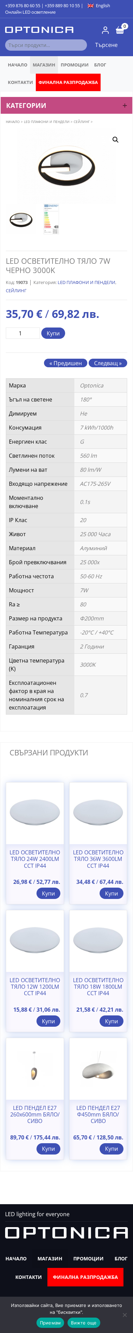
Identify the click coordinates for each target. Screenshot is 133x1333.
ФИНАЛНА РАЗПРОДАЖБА (68, 82)
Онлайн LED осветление (30, 12)
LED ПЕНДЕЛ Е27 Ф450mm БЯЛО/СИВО (98, 1115)
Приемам (50, 1322)
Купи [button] (48, 893)
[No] (124, 1314)
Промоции (75, 65)
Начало (17, 65)
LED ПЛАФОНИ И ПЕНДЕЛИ (47, 121)
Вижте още (84, 1322)
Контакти (20, 82)
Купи (53, 333)
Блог (100, 65)
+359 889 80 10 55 (62, 5)
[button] (115, 140)
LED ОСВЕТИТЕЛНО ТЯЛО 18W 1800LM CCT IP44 (98, 987)
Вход (105, 30)
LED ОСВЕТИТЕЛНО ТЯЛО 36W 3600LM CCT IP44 (98, 859)
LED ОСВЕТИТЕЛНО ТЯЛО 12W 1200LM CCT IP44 (35, 987)
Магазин (44, 65)
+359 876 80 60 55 (22, 5)
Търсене (106, 45)
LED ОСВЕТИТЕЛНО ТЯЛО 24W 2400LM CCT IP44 (35, 859)
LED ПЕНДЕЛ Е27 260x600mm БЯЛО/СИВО (35, 1115)
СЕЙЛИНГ (82, 121)
